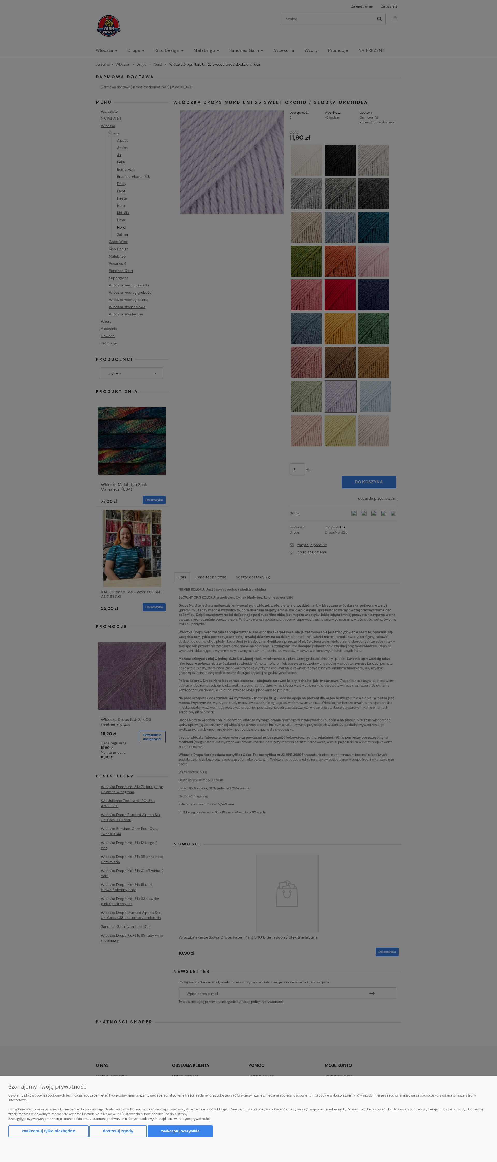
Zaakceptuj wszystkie (180, 1131)
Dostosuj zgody (118, 1131)
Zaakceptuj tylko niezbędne (48, 1131)
